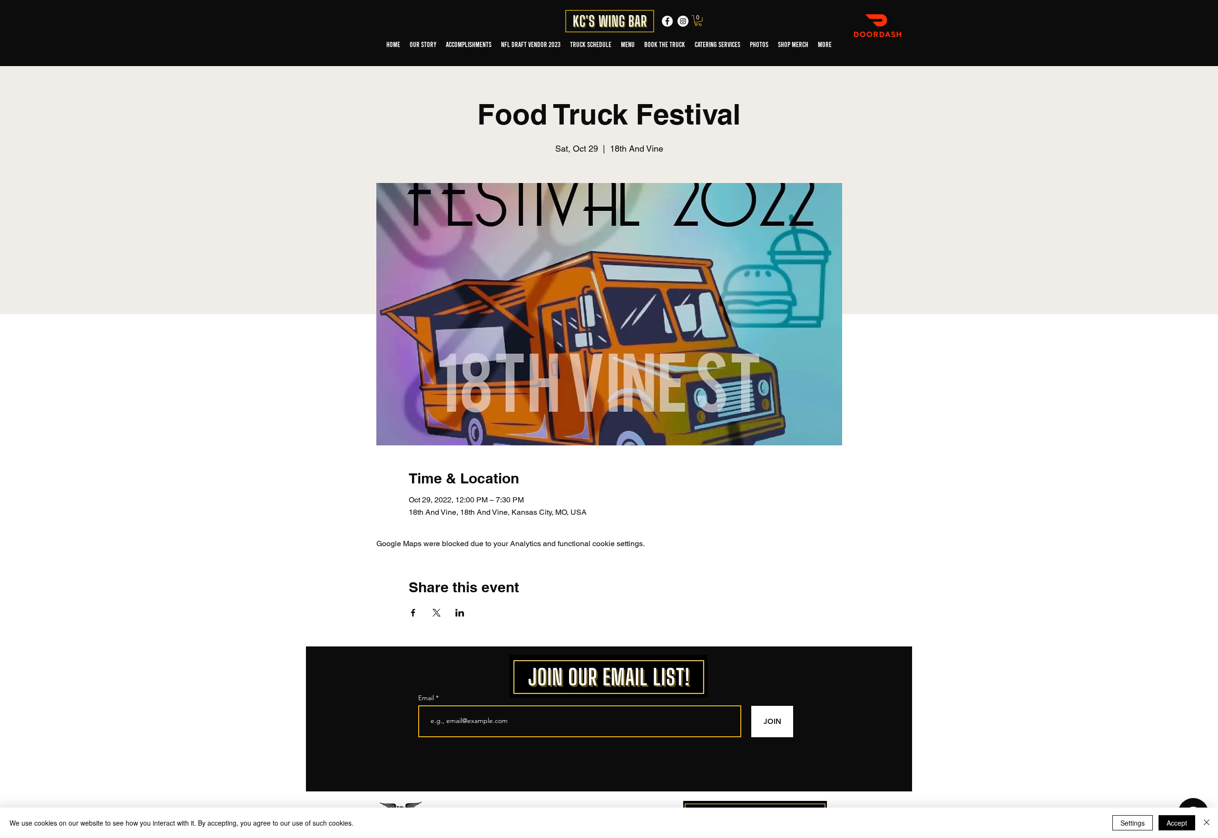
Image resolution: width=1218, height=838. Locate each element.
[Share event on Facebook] (413, 612)
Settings (1132, 823)
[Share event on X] (436, 612)
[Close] (1206, 822)
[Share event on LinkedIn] (459, 612)
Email (427, 697)
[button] (698, 20)
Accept (1177, 823)
